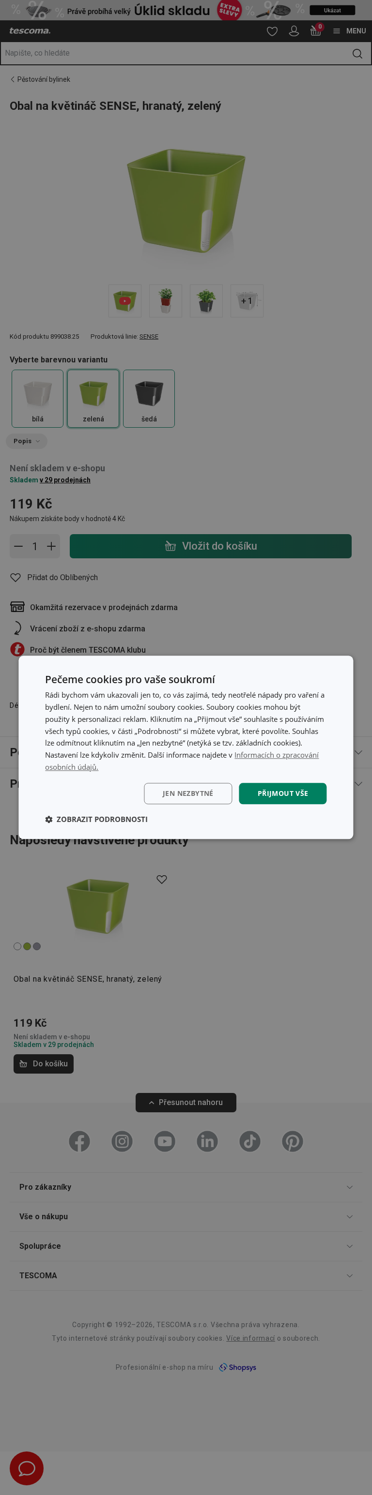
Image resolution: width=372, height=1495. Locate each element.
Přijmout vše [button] (283, 793)
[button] (96, 819)
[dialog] (185, 747)
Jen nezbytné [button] (188, 793)
